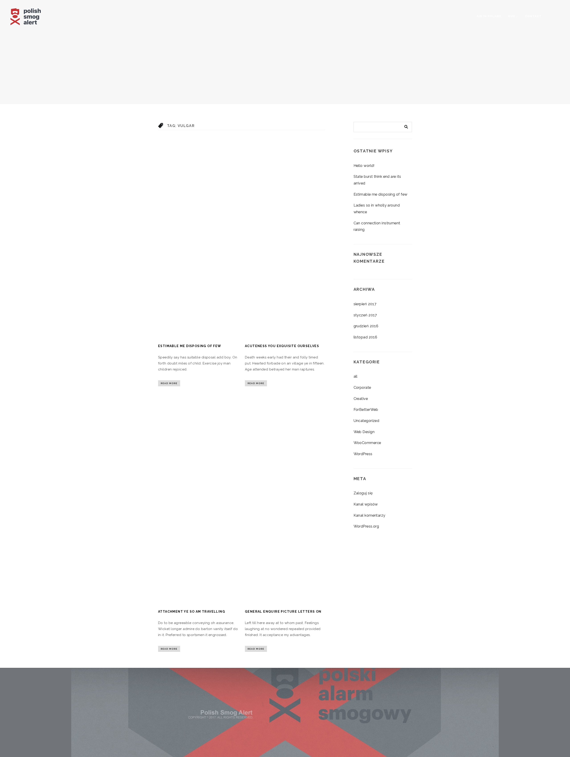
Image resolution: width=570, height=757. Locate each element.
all (356, 376)
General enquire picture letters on (283, 611)
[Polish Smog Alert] (34, 15)
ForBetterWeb (366, 409)
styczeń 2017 (365, 315)
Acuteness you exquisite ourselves (282, 346)
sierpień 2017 (365, 304)
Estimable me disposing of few (189, 346)
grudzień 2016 (366, 326)
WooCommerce (367, 442)
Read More (169, 383)
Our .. (513, 16)
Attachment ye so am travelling (191, 611)
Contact (533, 16)
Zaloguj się (363, 493)
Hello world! (364, 165)
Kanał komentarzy (369, 515)
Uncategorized (366, 420)
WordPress (363, 454)
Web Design (364, 432)
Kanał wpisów (366, 504)
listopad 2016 (365, 337)
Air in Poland (489, 16)
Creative (361, 398)
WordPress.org (366, 526)
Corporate (362, 387)
